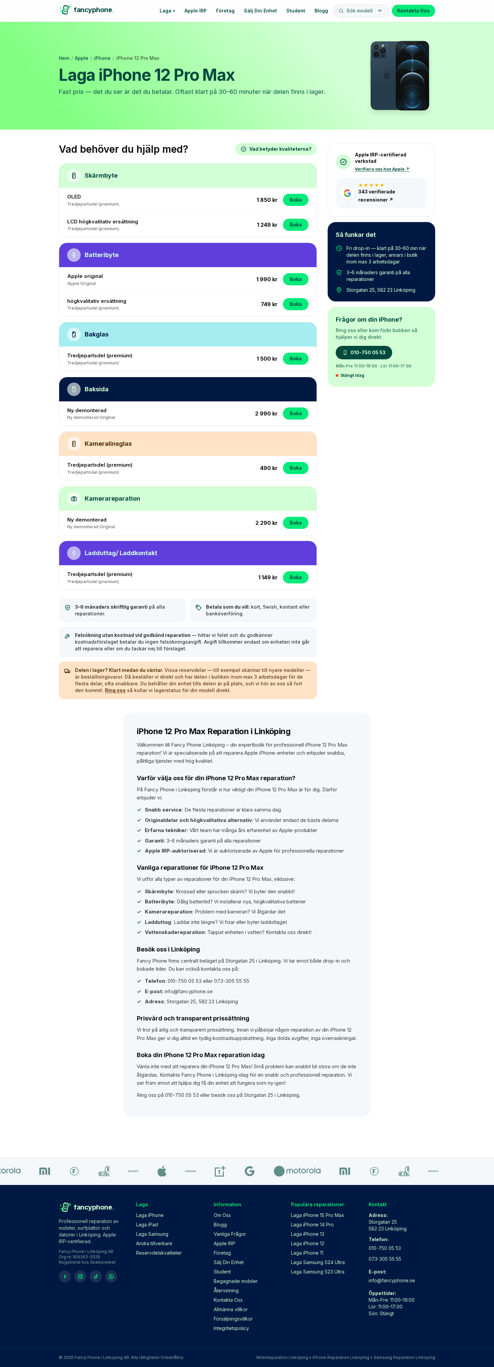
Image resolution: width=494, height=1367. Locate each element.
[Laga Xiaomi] (35, 1171)
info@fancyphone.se (392, 1280)
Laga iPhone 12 (307, 1243)
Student (295, 10)
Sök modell (364, 10)
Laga (167, 10)
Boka (296, 200)
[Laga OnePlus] (210, 1171)
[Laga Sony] (124, 1171)
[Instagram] (80, 1276)
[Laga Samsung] (181, 1171)
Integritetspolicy (231, 1328)
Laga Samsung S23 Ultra (317, 1271)
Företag (225, 10)
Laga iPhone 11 (307, 1253)
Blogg (321, 10)
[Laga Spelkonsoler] (94, 1171)
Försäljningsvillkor (233, 1319)
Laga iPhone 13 (307, 1234)
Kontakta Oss (413, 10)
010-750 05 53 (368, 352)
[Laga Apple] (152, 1171)
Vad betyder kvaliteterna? (280, 149)
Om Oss (222, 1215)
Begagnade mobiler (236, 1281)
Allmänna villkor (231, 1309)
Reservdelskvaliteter (159, 1253)
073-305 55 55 (385, 1259)
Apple (81, 58)
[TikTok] (96, 1276)
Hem (64, 58)
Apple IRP (195, 10)
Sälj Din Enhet (260, 10)
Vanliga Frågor (230, 1234)
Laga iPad (147, 1224)
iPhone (102, 58)
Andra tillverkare (154, 1243)
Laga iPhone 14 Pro (312, 1224)
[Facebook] (65, 1276)
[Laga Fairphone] (64, 1171)
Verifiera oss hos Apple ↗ (382, 169)
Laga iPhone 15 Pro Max (317, 1215)
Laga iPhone (150, 1215)
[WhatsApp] (111, 1276)
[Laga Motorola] (287, 1171)
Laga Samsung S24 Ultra (318, 1262)
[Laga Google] (240, 1171)
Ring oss (115, 690)
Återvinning (226, 1290)
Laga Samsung (152, 1234)
